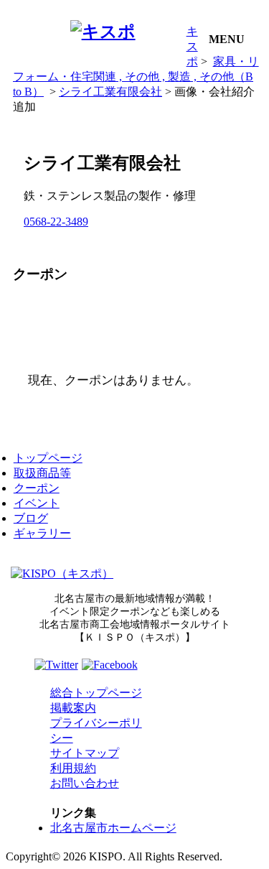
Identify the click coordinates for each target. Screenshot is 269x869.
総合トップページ (96, 693)
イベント (37, 503)
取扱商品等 (42, 473)
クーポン (37, 488)
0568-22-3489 (56, 221)
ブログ (31, 518)
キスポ (192, 46)
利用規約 (73, 768)
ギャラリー (42, 533)
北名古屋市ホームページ (113, 828)
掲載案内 (73, 708)
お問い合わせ (84, 783)
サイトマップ (84, 753)
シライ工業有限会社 (110, 91)
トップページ (48, 458)
